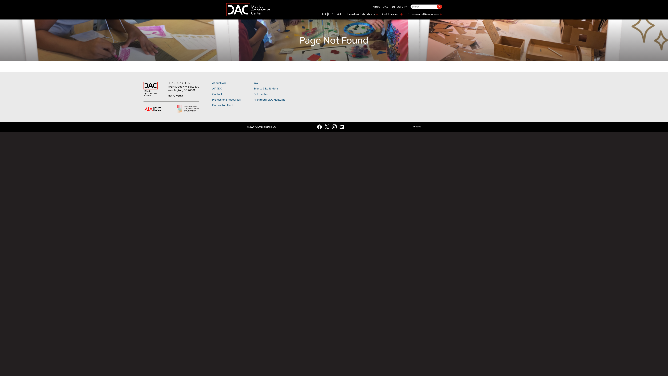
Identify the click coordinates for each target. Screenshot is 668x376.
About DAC (381, 6)
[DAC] (248, 9)
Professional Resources (423, 14)
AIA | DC (327, 14)
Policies (417, 126)
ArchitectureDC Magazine (269, 99)
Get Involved (390, 14)
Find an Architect (222, 105)
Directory (399, 6)
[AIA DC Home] (151, 89)
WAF (340, 14)
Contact (217, 94)
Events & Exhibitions (361, 14)
